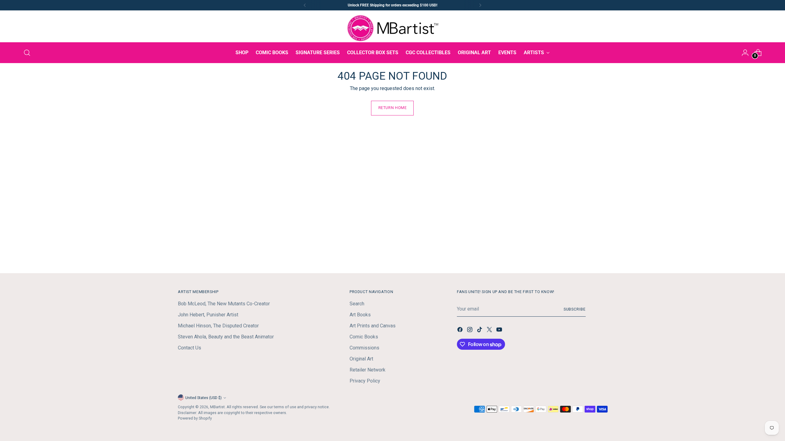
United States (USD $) (203, 397)
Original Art (361, 359)
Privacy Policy (365, 381)
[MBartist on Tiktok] (480, 330)
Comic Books (364, 337)
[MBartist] (392, 28)
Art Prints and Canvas (373, 326)
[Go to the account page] (745, 53)
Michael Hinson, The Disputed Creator (218, 326)
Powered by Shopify (195, 418)
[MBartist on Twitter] (490, 330)
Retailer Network (367, 370)
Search (357, 304)
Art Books (360, 315)
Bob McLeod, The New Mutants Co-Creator (224, 304)
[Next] (480, 5)
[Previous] (305, 5)
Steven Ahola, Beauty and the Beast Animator (226, 337)
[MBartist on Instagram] (470, 330)
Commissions (364, 348)
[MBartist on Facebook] (460, 330)
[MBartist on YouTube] (500, 330)
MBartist (217, 407)
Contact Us (189, 348)
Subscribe (575, 309)
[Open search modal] (27, 53)
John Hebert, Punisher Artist (208, 315)
